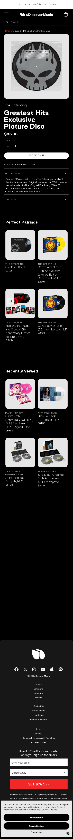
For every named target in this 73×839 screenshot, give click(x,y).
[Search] (7, 22)
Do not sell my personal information (39, 738)
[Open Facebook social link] (16, 669)
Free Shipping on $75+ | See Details (36, 4)
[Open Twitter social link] (25, 669)
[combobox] (36, 22)
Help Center (38, 715)
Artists (39, 684)
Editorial (38, 698)
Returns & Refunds (38, 719)
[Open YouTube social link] (43, 669)
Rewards (38, 693)
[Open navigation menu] (7, 14)
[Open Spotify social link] (60, 669)
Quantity (10, 140)
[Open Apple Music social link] (52, 669)
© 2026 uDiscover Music (38, 676)
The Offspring (15, 105)
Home (7, 31)
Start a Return (38, 711)
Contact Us (38, 706)
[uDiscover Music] (36, 14)
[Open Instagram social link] (34, 669)
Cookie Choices (38, 742)
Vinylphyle (38, 689)
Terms (38, 729)
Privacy (38, 734)
